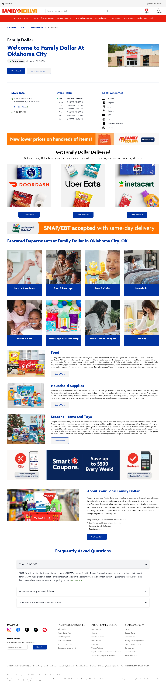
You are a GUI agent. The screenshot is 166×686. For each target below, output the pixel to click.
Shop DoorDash (29, 214)
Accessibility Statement (66, 666)
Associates (95, 644)
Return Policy (130, 637)
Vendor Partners (97, 648)
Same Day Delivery (39, 71)
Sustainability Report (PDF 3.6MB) (103, 655)
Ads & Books (129, 18)
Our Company (96, 629)
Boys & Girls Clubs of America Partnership (106, 652)
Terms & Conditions (82, 666)
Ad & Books (62, 629)
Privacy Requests (131, 655)
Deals (139, 18)
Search (39, 647)
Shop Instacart (137, 214)
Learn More (60, 374)
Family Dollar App (64, 633)
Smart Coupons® (64, 637)
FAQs (127, 629)
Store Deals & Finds (64, 644)
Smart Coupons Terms (133, 644)
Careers (94, 633)
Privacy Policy (37, 666)
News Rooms (96, 640)
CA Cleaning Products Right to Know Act (110, 666)
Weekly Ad (16, 71)
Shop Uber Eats (83, 214)
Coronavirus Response (66, 648)
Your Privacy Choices (50, 666)
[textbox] (123, 513)
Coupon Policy (130, 633)
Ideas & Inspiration (64, 640)
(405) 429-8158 (20, 112)
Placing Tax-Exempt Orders (134, 640)
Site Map (93, 666)
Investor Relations (97, 637)
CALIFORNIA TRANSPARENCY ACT (137, 666)
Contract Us (129, 648)
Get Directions (20, 107)
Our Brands (148, 18)
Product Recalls (130, 652)
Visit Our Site (97, 537)
